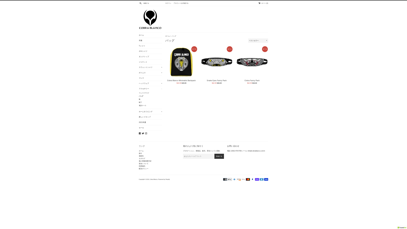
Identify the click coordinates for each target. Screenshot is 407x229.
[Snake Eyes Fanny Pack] (217, 62)
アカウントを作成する (181, 3)
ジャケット (143, 62)
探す (140, 153)
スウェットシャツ (150, 67)
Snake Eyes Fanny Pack (217, 80)
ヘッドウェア (150, 83)
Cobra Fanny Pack (252, 80)
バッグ (141, 96)
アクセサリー (150, 89)
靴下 (140, 102)
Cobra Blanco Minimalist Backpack (181, 80)
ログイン (168, 3)
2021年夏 (142, 122)
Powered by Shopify (164, 179)
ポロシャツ (143, 51)
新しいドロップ (145, 117)
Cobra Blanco (154, 179)
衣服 (140, 40)
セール (141, 128)
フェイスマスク (144, 93)
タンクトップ (144, 56)
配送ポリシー (143, 169)
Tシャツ (142, 46)
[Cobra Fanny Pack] (252, 62)
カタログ (142, 158)
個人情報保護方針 (145, 161)
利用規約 (142, 166)
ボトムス (150, 73)
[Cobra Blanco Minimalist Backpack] (181, 62)
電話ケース (142, 105)
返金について (143, 163)
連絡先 (141, 156)
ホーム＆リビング (150, 111)
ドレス (141, 78)
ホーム (141, 35)
